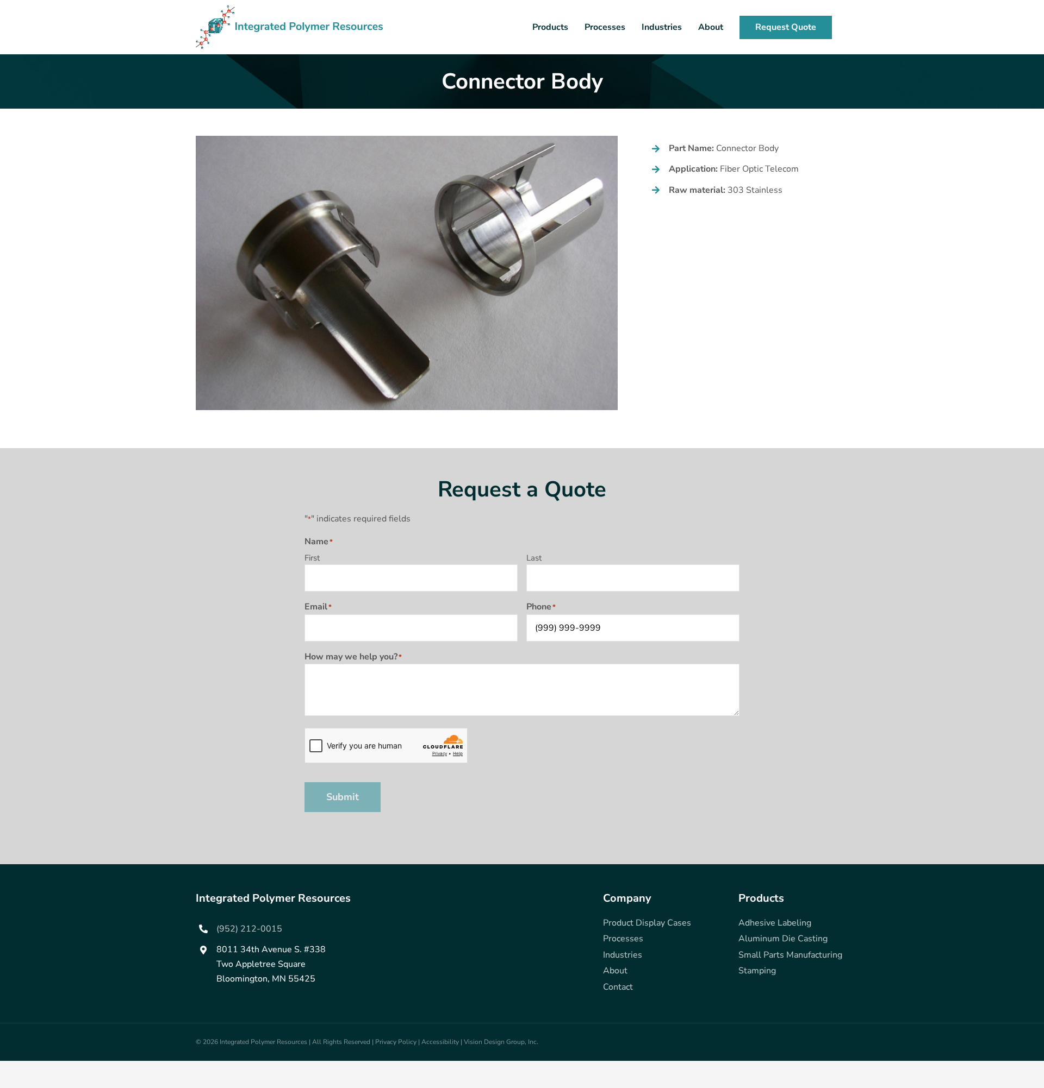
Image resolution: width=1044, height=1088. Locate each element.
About (615, 971)
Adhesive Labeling (774, 923)
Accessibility (440, 1041)
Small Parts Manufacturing (790, 955)
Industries (622, 955)
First (312, 557)
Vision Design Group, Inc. (501, 1041)
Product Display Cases (647, 923)
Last (534, 557)
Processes (623, 939)
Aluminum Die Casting (783, 939)
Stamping (757, 971)
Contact (618, 987)
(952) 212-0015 (249, 929)
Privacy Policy (396, 1041)
